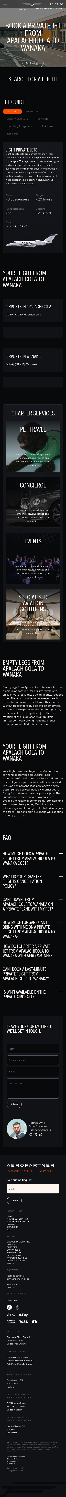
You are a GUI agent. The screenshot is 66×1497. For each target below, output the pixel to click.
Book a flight (33, 63)
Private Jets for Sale (18, 1221)
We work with (14, 1252)
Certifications (14, 1255)
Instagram (12, 1284)
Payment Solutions (17, 1258)
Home (10, 1216)
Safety (10, 1263)
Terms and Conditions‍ (16, 1456)
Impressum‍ (11, 1461)
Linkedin (11, 1287)
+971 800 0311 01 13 (40, 1130)
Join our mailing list (19, 1180)
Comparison (13, 1250)
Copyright (12, 1227)
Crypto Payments (16, 1260)
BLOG (9, 1230)
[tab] (12, 111)
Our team (12, 1247)
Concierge (12, 1224)
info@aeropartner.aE (18, 1279)
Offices (11, 1244)
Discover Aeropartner (19, 1242)
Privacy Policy (13, 1459)
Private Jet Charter (17, 1219)
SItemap (11, 1463)
